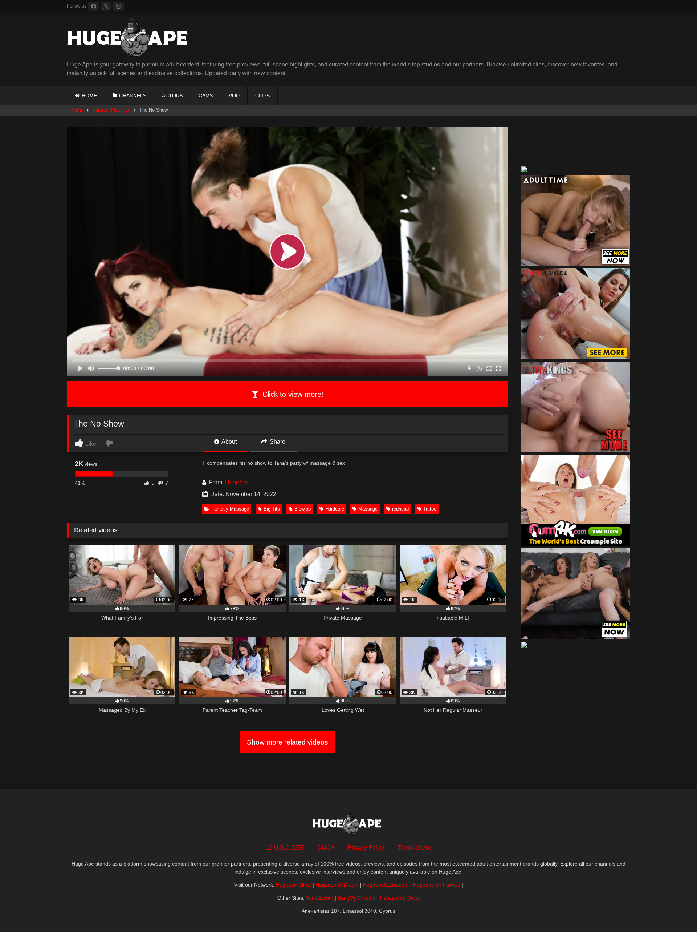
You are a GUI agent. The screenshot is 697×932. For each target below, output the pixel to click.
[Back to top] (674, 910)
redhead (400, 509)
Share (276, 442)
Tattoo (429, 509)
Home (77, 110)
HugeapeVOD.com (337, 885)
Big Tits (272, 509)
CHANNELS (132, 95)
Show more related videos (287, 742)
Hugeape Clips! (293, 885)
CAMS (206, 95)
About (228, 442)
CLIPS (262, 95)
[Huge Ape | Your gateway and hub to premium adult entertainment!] (130, 39)
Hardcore (334, 509)
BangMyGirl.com (357, 898)
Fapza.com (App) (400, 898)
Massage (368, 509)
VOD (234, 95)
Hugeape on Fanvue (436, 885)
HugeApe (237, 482)
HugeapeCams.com (386, 885)
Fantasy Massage (111, 110)
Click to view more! (291, 394)
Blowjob (302, 509)
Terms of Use (414, 847)
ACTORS (172, 95)
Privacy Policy (366, 847)
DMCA (326, 847)
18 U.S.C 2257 (285, 847)
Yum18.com (319, 898)
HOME (89, 95)
